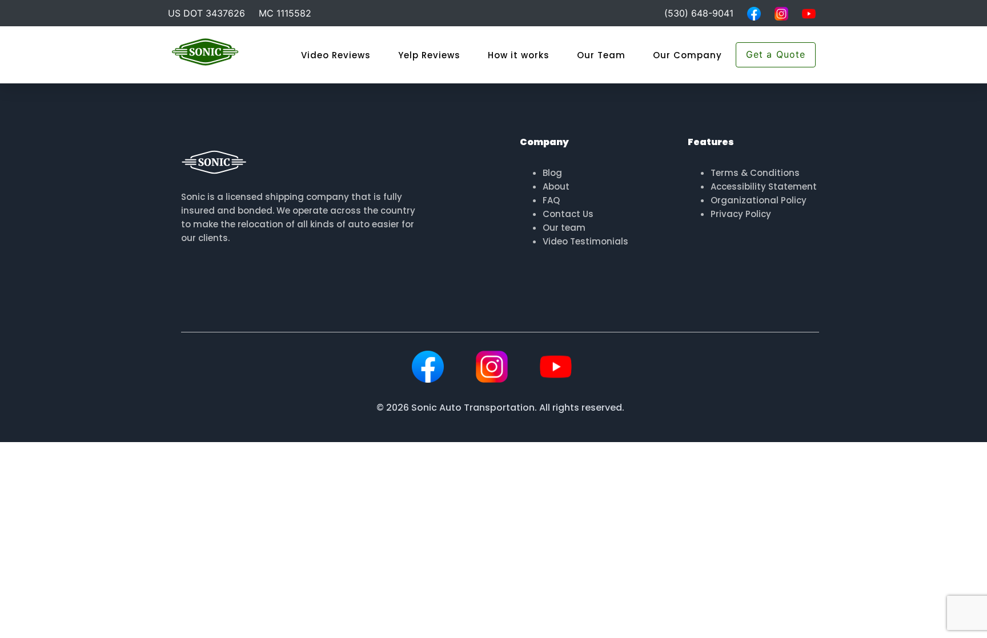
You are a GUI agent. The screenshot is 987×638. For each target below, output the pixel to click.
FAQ (551, 200)
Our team (564, 228)
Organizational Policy (759, 200)
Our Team (601, 55)
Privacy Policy (741, 214)
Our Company (687, 55)
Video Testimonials (585, 241)
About (556, 186)
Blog (552, 173)
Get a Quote (775, 54)
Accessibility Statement (764, 186)
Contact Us (568, 214)
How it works (518, 55)
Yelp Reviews (429, 55)
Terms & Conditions (755, 173)
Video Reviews (336, 55)
